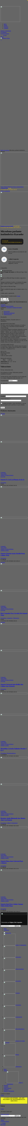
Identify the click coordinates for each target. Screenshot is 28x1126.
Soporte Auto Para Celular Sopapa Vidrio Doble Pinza (12, 905)
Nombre (3, 396)
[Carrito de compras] (1, 40)
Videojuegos (16, 618)
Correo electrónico (6, 399)
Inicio (2, 150)
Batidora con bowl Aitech (7, 226)
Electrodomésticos (11, 753)
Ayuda (18, 296)
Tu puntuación (5, 380)
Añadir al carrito (4, 300)
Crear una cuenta (5, 1114)
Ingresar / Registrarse (9, 1091)
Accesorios (6, 150)
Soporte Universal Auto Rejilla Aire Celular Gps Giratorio (12, 685)
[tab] (15, 311)
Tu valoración (4, 383)
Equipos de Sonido (17, 307)
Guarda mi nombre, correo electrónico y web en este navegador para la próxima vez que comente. (13, 404)
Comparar (6, 1089)
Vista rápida (3, 474)
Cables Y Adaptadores (12, 823)
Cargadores (9, 618)
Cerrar (2, 1095)
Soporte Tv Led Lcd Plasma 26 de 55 (12, 479)
